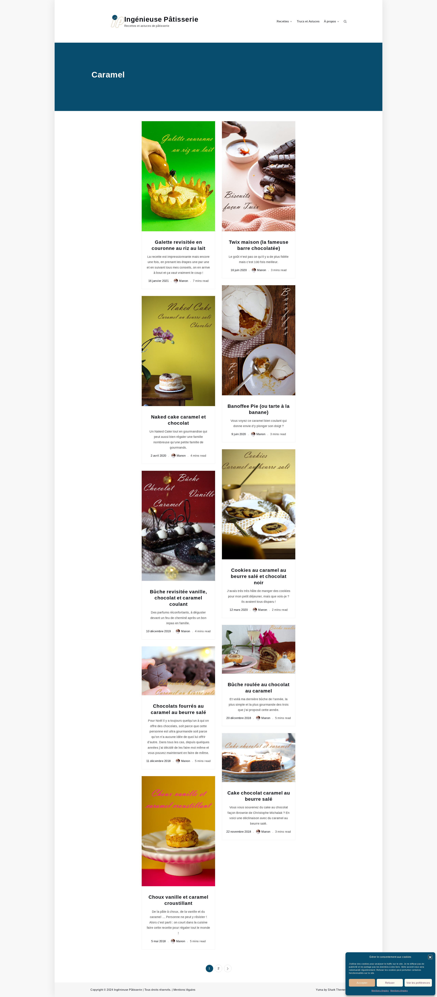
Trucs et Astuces (308, 21)
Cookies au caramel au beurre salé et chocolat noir (258, 576)
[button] (430, 957)
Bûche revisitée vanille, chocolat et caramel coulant (178, 598)
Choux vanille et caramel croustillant (178, 900)
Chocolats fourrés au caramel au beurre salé (178, 709)
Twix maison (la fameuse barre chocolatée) (258, 245)
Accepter (362, 983)
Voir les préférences (418, 983)
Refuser (390, 983)
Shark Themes (337, 990)
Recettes (283, 21)
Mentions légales (380, 990)
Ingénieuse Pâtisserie (161, 19)
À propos (330, 21)
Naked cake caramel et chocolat (178, 420)
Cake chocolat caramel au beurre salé (258, 796)
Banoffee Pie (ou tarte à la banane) (259, 409)
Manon (183, 281)
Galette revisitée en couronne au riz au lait (178, 245)
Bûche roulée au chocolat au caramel (259, 687)
